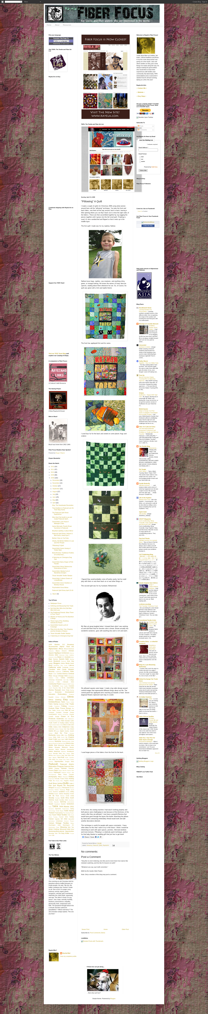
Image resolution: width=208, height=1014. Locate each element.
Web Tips (71, 827)
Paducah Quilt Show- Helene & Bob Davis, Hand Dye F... (62, 534)
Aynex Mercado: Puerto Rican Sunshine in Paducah (62, 527)
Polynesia (51, 778)
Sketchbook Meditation (146, 741)
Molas (51, 747)
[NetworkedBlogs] (148, 222)
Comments (143, 130)
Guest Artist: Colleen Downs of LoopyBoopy (62, 579)
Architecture (65, 653)
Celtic (54, 673)
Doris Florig (65, 690)
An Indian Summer (145, 697)
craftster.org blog (145, 604)
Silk (50, 796)
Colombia (51, 682)
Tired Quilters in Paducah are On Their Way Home (63, 509)
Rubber (57, 789)
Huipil (50, 724)
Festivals (51, 708)
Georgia (65, 712)
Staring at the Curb (144, 499)
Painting (57, 768)
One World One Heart (62, 759)
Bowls (72, 663)
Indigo (72, 727)
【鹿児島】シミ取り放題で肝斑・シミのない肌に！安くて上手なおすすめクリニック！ (148, 558)
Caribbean (58, 671)
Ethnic (70, 696)
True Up (141, 375)
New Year (64, 755)
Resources (67, 25)
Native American (54, 751)
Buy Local (64, 665)
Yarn (56, 833)
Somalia (57, 798)
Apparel (51, 653)
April (54, 503)
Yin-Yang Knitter (63, 833)
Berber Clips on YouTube (60, 538)
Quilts (100, 845)
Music (57, 749)
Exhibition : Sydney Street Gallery (153, 327)
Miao (72, 743)
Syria (50, 806)
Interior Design (59, 729)
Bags (50, 659)
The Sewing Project (68, 813)
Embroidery (62, 694)
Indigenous (66, 727)
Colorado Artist (68, 682)
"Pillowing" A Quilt (58, 545)
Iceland (54, 724)
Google (67, 43)
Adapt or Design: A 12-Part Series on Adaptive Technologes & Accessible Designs (148, 412)
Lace (59, 739)
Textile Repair (60, 810)
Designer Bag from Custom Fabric (153, 623)
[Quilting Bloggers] (144, 761)
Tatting (72, 808)
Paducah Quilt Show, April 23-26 (62, 590)
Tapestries (58, 808)
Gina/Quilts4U (53, 714)
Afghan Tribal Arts (67, 646)
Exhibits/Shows (54, 702)
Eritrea (57, 697)
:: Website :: (140, 92)
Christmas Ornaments (55, 680)
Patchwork (57, 772)
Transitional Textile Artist (147, 620)
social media (70, 795)
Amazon (64, 651)
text (142, 159)
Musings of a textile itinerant (148, 324)
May (54, 500)
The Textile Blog (144, 446)
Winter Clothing (54, 829)
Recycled (70, 785)
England (71, 694)
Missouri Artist (69, 745)
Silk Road (55, 795)
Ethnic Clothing (55, 700)
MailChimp (154, 167)
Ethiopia (63, 697)
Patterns (64, 772)
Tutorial (51, 819)
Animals (71, 651)
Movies (72, 747)
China (63, 678)
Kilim (62, 735)
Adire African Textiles (146, 716)
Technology (52, 810)
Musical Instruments (67, 749)
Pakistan (64, 768)
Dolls (72, 688)
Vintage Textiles (62, 823)
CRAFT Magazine (145, 519)
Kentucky (89, 845)
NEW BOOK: (153, 448)
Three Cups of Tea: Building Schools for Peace (59, 621)
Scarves (55, 791)
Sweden (63, 804)
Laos (62, 739)
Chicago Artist (63, 676)
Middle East (53, 745)
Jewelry (67, 731)
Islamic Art (52, 731)
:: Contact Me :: (141, 88)
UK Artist (64, 819)
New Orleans (57, 755)
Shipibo (56, 793)
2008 (53, 478)
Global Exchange (63, 714)
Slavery (62, 795)
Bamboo (55, 659)
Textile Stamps (69, 811)
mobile (143, 161)
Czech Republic (53, 688)
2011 (53, 469)
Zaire (50, 835)
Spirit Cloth (143, 512)
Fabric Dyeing (53, 704)
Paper (56, 770)
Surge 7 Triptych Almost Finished (153, 586)
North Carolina (69, 757)
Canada (71, 667)
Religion (51, 787)
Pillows (60, 776)
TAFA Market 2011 (66, 806)
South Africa (65, 798)
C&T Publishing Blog (146, 554)
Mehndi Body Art (53, 743)
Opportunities (59, 761)
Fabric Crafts (70, 702)
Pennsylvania (52, 774)
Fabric (63, 702)
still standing (142, 513)
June (54, 497)
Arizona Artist (53, 655)
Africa (61, 649)
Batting (72, 659)
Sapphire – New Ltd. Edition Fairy (148, 363)
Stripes (141, 393)
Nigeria (54, 757)
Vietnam (51, 823)
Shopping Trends (69, 793)
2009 (53, 475)
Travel (54, 815)
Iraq (68, 729)
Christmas (70, 678)
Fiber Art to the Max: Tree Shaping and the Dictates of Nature (61, 630)
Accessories (53, 646)
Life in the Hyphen (145, 498)
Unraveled (142, 345)
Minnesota (61, 745)
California (71, 665)
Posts (141, 126)
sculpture (62, 791)
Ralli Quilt (52, 785)
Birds (68, 661)
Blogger (112, 998)
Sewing (51, 793)
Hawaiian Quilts (69, 720)
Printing (71, 778)
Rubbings (62, 789)
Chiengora (71, 676)
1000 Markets (54, 644)
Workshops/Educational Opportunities (61, 831)
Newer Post (85, 929)
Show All (157, 753)
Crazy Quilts (64, 686)
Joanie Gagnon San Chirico (148, 583)
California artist (55, 667)
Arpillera (71, 655)
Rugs (68, 790)
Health (50, 722)
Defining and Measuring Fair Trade (61, 606)
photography (53, 777)
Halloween (71, 718)
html (142, 156)
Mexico (68, 743)
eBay (50, 692)
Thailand (51, 813)
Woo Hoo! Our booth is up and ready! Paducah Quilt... (62, 518)
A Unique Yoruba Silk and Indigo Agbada (153, 720)
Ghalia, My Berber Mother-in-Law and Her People (63, 541)
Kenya (58, 735)
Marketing (58, 741)
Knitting (71, 735)
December (56, 480)
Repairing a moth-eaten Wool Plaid (152, 647)
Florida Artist (60, 710)
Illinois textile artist (68, 724)
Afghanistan (53, 649)
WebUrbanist (143, 409)
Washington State (54, 827)
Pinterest (65, 776)
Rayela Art (106, 845)
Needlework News (145, 308)
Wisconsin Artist (65, 829)
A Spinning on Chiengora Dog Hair (61, 636)
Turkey (71, 817)
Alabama (51, 651)
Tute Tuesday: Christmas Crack (148, 606)
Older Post (125, 929)
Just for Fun (61, 733)
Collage (72, 680)
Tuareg (55, 817)
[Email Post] (113, 845)
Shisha (61, 793)
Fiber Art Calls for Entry (147, 427)
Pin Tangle (142, 469)
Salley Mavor (143, 361)
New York (71, 755)
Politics (71, 777)
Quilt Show (53, 783)
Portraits (57, 778)
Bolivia (63, 663)
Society (51, 798)
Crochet (71, 686)
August (54, 491)
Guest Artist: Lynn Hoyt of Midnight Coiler (60, 522)
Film (73, 708)
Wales (72, 823)
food (72, 710)
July (53, 494)
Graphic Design (54, 716)
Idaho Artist (60, 724)
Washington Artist (55, 825)
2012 (53, 466)
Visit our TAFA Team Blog (57, 353)
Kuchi (62, 737)
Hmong (72, 722)
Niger (50, 757)
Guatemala (60, 719)
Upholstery (52, 821)
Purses (72, 780)
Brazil (50, 665)
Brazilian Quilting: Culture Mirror (62, 531)
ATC (63, 657)
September (56, 489)
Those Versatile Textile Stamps (62, 575)
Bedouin (63, 661)
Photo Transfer (68, 774)
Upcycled (71, 819)
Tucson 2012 (63, 817)
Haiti (66, 718)
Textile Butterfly (144, 483)
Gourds (71, 714)
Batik (67, 659)
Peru (59, 774)
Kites (66, 735)
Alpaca (58, 651)
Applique (57, 653)
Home (49, 25)
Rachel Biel (66, 953)
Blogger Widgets (60, 453)
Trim (69, 815)
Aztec (72, 657)
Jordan (50, 733)
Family (50, 706)
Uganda (57, 819)
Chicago (55, 676)
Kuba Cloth (56, 737)
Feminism (71, 706)
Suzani (51, 804)
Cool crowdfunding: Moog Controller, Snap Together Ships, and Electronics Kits (148, 522)
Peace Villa (70, 772)
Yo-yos (72, 833)
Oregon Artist (69, 761)
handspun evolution (145, 347)
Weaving (63, 827)
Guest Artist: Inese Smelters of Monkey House (62, 583)
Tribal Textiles (62, 815)
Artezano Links (53, 657)
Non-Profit (61, 757)
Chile (57, 677)
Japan (62, 731)
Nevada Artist (57, 753)
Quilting (59, 783)
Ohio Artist (52, 759)
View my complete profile (68, 956)
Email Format (142, 154)
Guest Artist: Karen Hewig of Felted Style (61, 549)
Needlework (70, 751)
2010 (53, 472)
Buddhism (56, 665)
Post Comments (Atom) (97, 933)
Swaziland (57, 804)
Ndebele (63, 751)
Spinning (63, 802)
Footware (51, 712)
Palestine (71, 768)
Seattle (67, 791)
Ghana (72, 712)
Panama (51, 770)
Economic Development (64, 692)
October (55, 486)
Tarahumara (65, 808)
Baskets (61, 659)
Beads (50, 661)
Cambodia (65, 667)
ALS (62, 43)
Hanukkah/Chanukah (54, 720)
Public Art (52, 780)
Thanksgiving (59, 813)
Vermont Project (69, 821)
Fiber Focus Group (63, 708)
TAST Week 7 (143, 471)
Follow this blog (147, 225)
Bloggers (56, 663)
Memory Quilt (62, 743)
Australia (67, 657)
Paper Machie (63, 770)
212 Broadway (68, 644)
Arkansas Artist (63, 655)
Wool (72, 829)
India (50, 727)
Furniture (58, 712)
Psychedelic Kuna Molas (60, 587)
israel (57, 731)
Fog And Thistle (144, 538)
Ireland (72, 729)
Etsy (65, 699)
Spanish (56, 802)
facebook (62, 704)
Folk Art (67, 710)
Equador (51, 697)
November (56, 483)
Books (68, 663)
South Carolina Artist (61, 800)
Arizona (72, 653)
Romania (51, 789)
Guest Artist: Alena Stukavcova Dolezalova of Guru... (62, 567)
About (57, 25)
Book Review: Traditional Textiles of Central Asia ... (63, 553)
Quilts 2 (71, 783)
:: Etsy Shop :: (141, 96)
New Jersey (66, 753)
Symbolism (70, 804)
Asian (59, 657)
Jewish (72, 731)
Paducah (95, 845)
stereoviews (70, 802)
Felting (64, 706)
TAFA (55, 806)
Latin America (69, 739)
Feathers (57, 706)
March (54, 594)
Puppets (66, 780)
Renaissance (58, 787)
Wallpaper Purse (55, 603)
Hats (62, 721)
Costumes (55, 686)
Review (72, 787)
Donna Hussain (55, 690)
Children (51, 677)
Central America (62, 674)
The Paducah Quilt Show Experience (60, 513)
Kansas (72, 733)
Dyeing (72, 690)
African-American (69, 648)
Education (52, 694)
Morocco (65, 747)
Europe (72, 700)
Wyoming (51, 833)
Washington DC (68, 825)
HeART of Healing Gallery (61, 722)
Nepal (50, 753)
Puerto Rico (59, 780)
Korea (50, 737)
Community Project (55, 684)
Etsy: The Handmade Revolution (62, 505)
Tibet (50, 815)
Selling (72, 791)
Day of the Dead (64, 688)
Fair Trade (69, 704)
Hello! (151, 699)
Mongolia (57, 747)
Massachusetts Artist (68, 741)
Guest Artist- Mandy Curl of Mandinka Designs (61, 572)
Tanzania (51, 808)
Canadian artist (54, 669)
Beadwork (57, 661)
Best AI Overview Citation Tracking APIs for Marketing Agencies (147, 378)
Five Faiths (52, 710)
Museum (51, 749)
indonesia (51, 729)
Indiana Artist (57, 727)
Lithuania (51, 741)
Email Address (143, 147)
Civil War (66, 680)
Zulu (53, 835)
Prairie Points (64, 778)
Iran (65, 729)
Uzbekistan (59, 821)
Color (58, 682)
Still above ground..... (145, 485)
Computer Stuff (66, 684)
